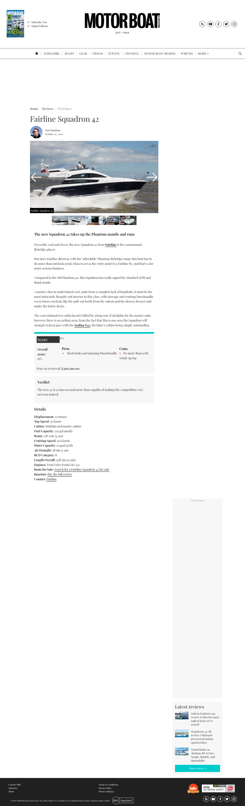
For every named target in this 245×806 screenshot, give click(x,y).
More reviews (196, 768)
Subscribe (51, 54)
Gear (83, 54)
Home (34, 109)
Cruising (131, 54)
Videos (97, 54)
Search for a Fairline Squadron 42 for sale (81, 469)
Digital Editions (39, 26)
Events (114, 54)
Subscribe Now (39, 22)
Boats (69, 54)
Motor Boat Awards (160, 54)
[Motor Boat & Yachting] (122, 24)
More (202, 54)
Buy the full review (60, 474)
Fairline (51, 479)
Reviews (47, 109)
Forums (186, 54)
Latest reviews (189, 707)
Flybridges (65, 109)
